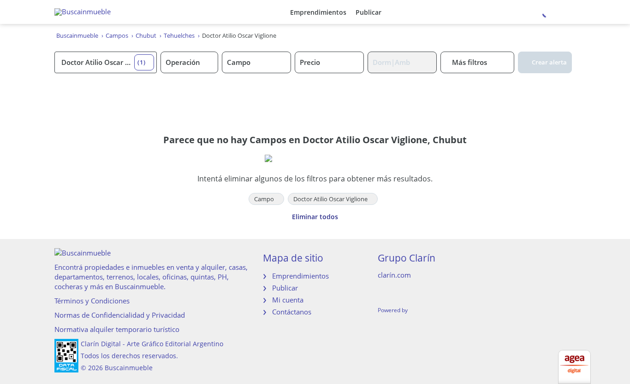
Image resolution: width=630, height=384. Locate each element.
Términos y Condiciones (92, 300)
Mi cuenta (287, 299)
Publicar (368, 12)
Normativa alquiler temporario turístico (116, 329)
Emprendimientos (318, 12)
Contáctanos (291, 311)
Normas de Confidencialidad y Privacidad (119, 315)
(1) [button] (141, 62)
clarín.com (394, 274)
